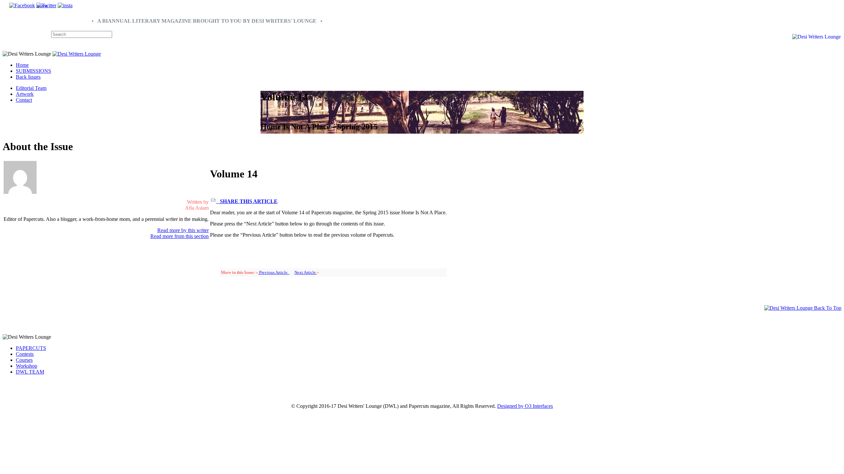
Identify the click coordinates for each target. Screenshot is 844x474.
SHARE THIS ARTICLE (247, 201)
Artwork (25, 94)
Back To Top (827, 308)
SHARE (42, 6)
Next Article (305, 272)
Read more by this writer (183, 230)
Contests (25, 354)
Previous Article (273, 272)
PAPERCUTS (31, 348)
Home (22, 65)
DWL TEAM (30, 372)
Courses (24, 360)
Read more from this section (179, 236)
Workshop (26, 366)
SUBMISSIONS (33, 71)
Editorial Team (31, 88)
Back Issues (28, 77)
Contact (24, 100)
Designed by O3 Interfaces (525, 406)
